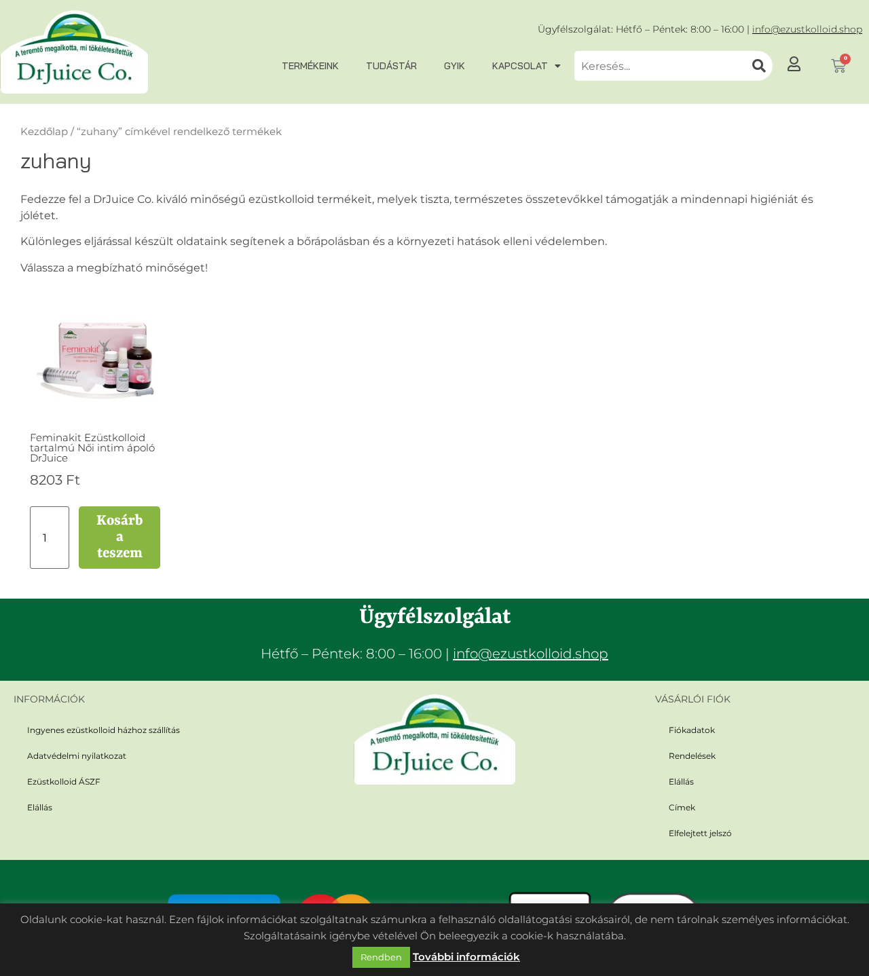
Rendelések (692, 756)
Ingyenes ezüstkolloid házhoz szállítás (103, 730)
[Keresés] (759, 66)
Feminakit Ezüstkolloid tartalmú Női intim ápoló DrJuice (92, 447)
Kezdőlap (44, 132)
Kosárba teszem (119, 537)
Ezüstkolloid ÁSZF (63, 781)
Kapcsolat (520, 66)
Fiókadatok (692, 730)
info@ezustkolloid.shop (807, 29)
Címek (682, 807)
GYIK (454, 66)
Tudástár (391, 66)
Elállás (39, 807)
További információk (466, 956)
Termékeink (310, 66)
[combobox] (659, 66)
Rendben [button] (381, 957)
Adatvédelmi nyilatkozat (76, 756)
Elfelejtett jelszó (700, 833)
